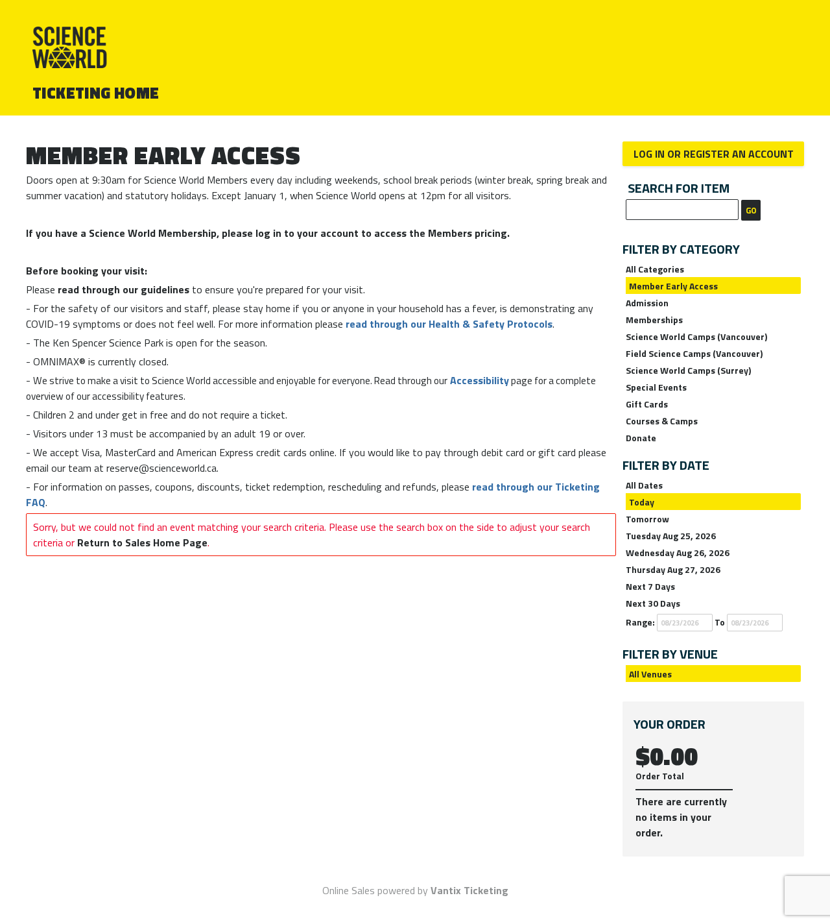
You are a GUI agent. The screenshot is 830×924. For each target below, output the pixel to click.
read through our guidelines (123, 289)
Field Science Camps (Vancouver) (694, 353)
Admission (647, 303)
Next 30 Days (653, 603)
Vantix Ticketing (469, 890)
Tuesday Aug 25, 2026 (671, 535)
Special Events (656, 387)
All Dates (644, 485)
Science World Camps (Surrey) (688, 370)
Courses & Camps (662, 421)
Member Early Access (673, 286)
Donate (641, 437)
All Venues (650, 674)
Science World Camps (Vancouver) (696, 336)
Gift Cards (647, 404)
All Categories (655, 269)
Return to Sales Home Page (142, 542)
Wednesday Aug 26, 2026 (677, 552)
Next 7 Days (650, 586)
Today (641, 502)
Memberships (654, 319)
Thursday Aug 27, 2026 (673, 569)
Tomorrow (647, 519)
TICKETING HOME (96, 92)
